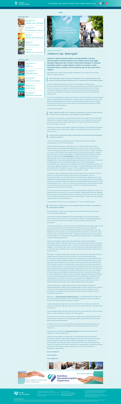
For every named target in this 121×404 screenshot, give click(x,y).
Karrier (94, 3)
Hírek (60, 3)
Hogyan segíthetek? (85, 3)
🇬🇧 (98, 3)
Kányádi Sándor (68, 156)
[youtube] (106, 3)
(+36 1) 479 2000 (72, 394)
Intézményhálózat (53, 3)
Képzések (72, 3)
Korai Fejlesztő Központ (71, 331)
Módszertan (66, 3)
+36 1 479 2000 (73, 8)
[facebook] (103, 3)
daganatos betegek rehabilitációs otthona (67, 296)
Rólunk (77, 3)
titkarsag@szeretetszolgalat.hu (66, 395)
